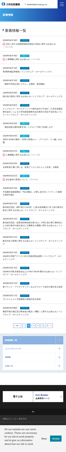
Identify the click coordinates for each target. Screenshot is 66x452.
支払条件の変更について (22, 179)
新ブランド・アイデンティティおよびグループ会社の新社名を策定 (33, 287)
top (33, 411)
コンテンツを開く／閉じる (59, 340)
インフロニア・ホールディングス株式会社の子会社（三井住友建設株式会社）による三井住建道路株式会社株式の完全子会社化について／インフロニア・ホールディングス (33, 112)
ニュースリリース (13, 348)
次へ (48, 326)
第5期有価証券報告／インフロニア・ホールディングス (27, 72)
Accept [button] (56, 438)
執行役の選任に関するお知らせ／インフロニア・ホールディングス (33, 96)
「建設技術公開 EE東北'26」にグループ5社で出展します (28, 127)
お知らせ (9, 366)
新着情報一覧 (11, 340)
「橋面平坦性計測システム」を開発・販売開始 (24, 84)
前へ (18, 326)
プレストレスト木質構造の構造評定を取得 (22, 299)
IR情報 (8, 357)
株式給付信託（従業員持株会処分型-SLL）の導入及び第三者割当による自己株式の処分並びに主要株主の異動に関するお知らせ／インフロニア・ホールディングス (33, 225)
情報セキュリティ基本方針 (15, 419)
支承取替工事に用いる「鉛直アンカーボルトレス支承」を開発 (31, 167)
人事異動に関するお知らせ (23, 59)
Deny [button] (44, 438)
